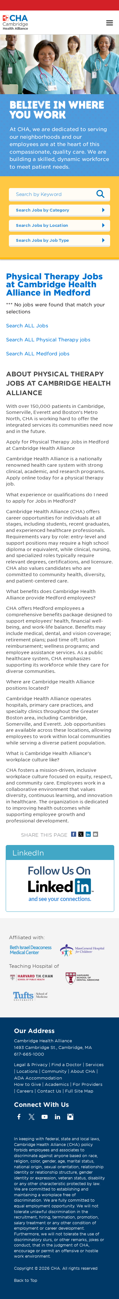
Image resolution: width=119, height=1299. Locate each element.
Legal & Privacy (31, 1064)
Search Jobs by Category (42, 210)
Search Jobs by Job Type (42, 240)
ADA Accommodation (38, 1077)
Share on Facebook (73, 834)
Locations (27, 1071)
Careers (25, 1090)
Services (94, 1064)
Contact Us (49, 1090)
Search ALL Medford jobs (37, 353)
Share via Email (95, 834)
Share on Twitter (80, 834)
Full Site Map (79, 1090)
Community (54, 1071)
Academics (57, 1084)
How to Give (27, 1084)
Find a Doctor (66, 1064)
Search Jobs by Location (42, 225)
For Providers (87, 1084)
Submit (101, 194)
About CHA (82, 1071)
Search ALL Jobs (27, 325)
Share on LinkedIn (88, 834)
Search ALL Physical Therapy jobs (48, 339)
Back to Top (25, 1280)
